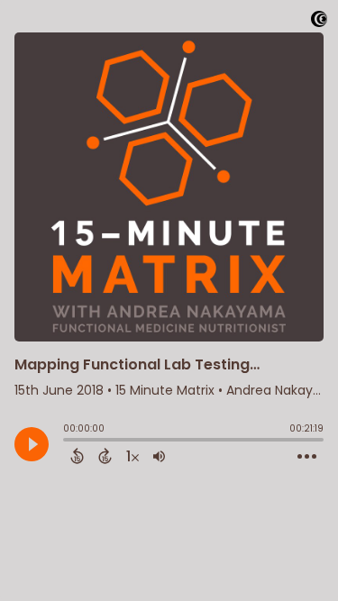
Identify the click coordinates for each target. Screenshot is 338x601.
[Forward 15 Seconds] (105, 456)
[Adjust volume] (159, 456)
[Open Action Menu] (307, 457)
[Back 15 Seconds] (77, 456)
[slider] (67, 442)
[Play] (31, 444)
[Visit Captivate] (319, 22)
